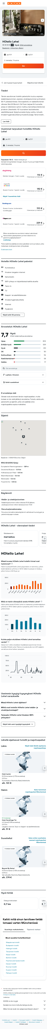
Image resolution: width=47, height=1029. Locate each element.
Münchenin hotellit (34, 1022)
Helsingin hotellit (11, 949)
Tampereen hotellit (12, 952)
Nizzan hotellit (10, 955)
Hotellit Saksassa (37, 1020)
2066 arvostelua (26, 45)
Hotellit (14, 1020)
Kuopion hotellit (11, 970)
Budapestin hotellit (12, 945)
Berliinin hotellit (11, 958)
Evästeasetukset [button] (6, 250)
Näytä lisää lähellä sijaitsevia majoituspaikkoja (35, 747)
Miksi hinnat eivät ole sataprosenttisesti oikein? (20, 1009)
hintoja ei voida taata (9, 994)
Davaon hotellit (11, 964)
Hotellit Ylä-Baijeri (20, 1022)
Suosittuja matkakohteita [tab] (14, 930)
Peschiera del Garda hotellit (15, 961)
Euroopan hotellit (24, 1020)
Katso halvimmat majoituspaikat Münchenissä (35, 791)
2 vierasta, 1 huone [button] (11, 60)
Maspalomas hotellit (12, 942)
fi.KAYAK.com (6, 1020)
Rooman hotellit (11, 967)
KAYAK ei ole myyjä (10, 1001)
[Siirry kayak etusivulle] (14, 3)
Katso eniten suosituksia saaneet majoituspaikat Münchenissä (37, 840)
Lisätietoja (7, 240)
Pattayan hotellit (11, 973)
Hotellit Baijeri (8, 1022)
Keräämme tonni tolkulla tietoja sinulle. (18, 1005)
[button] (3, 3)
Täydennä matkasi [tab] (33, 930)
